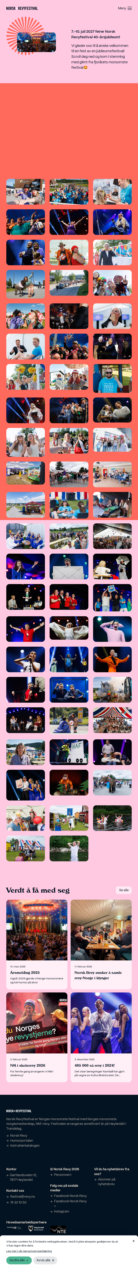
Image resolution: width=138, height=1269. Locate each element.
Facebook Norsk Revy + (70, 1203)
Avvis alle (43, 1260)
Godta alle (17, 1260)
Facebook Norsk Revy (70, 1196)
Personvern (62, 1174)
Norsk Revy (18, 1135)
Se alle (124, 890)
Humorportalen (21, 1140)
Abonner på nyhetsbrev (106, 1182)
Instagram (61, 1211)
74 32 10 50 (18, 1202)
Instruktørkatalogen (25, 1145)
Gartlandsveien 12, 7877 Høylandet (23, 1177)
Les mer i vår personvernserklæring (29, 1251)
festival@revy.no (22, 1196)
